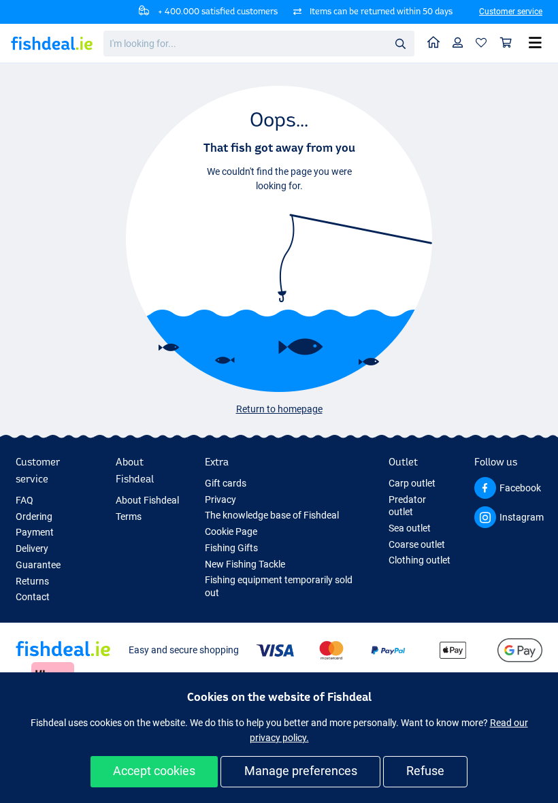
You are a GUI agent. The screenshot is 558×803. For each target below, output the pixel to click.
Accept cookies (154, 771)
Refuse (425, 771)
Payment (35, 532)
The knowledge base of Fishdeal (272, 515)
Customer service (510, 11)
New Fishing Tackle (245, 564)
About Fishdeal (147, 500)
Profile (458, 43)
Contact (33, 596)
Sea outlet (410, 528)
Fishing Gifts (231, 547)
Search (400, 42)
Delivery (32, 548)
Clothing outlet (419, 560)
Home (433, 43)
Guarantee (38, 564)
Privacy (220, 499)
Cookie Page (231, 531)
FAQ (24, 500)
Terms (129, 516)
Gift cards (225, 483)
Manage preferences (300, 771)
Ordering (34, 516)
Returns (32, 581)
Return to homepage (279, 409)
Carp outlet (412, 483)
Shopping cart (506, 43)
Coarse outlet (417, 544)
